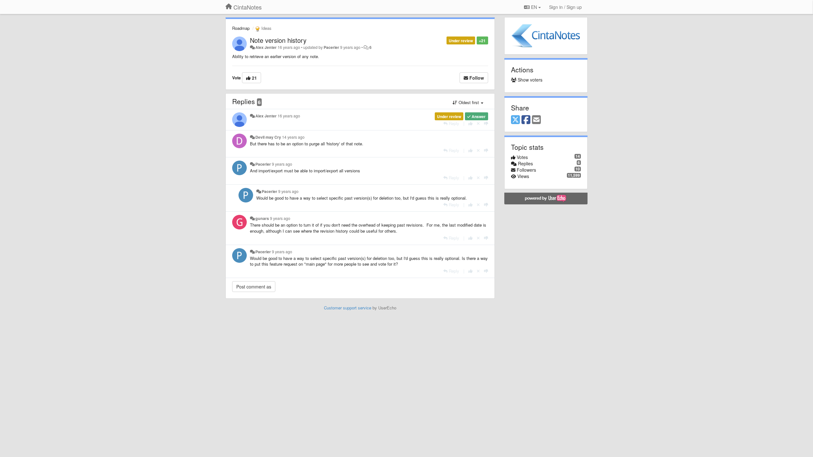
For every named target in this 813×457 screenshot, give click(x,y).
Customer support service (347, 308)
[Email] (536, 120)
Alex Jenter (266, 47)
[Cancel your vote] (478, 123)
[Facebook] (525, 120)
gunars (262, 218)
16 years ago (289, 116)
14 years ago (293, 137)
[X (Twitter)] (515, 120)
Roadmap (241, 28)
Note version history (278, 40)
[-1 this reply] (486, 123)
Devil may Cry (268, 137)
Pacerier (331, 47)
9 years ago (282, 164)
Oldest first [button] (468, 102)
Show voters (529, 79)
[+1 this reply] (470, 123)
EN (534, 7)
